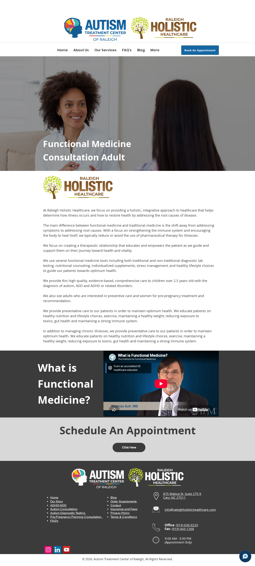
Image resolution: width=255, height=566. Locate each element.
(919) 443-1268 (183, 529)
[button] (81, 50)
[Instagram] (48, 549)
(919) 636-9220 (187, 525)
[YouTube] (66, 549)
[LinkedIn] (57, 549)
